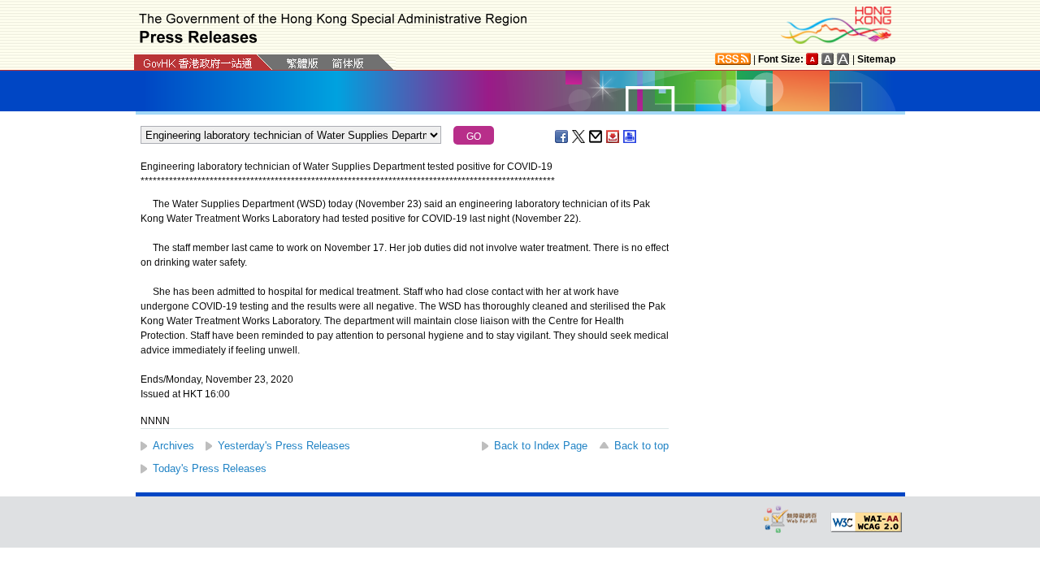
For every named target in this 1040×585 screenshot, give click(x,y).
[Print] (630, 136)
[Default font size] (812, 59)
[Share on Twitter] (579, 136)
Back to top (641, 446)
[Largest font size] (843, 59)
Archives (173, 446)
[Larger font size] (827, 59)
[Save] (613, 136)
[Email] (596, 136)
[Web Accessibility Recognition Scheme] (790, 519)
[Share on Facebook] (562, 136)
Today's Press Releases (209, 468)
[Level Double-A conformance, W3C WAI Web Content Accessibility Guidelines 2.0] (866, 522)
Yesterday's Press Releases (284, 446)
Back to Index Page (540, 446)
